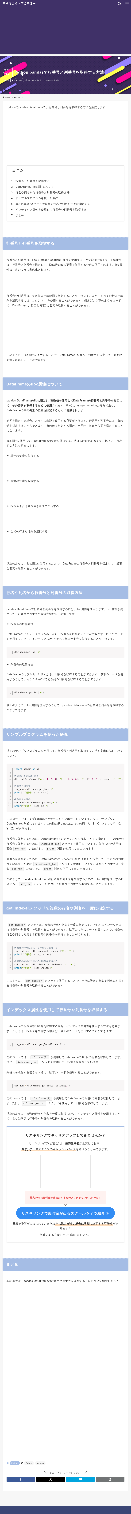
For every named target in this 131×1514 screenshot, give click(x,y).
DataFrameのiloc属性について (34, 186)
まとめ (19, 215)
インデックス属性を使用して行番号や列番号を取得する (51, 209)
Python (19, 80)
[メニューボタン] (127, 4)
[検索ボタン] (119, 4)
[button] (21, 1479)
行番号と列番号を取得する (32, 181)
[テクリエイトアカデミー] (19, 4)
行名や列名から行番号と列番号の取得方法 (42, 192)
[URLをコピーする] (110, 1479)
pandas (40, 1463)
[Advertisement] (65, 31)
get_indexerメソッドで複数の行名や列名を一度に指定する (52, 204)
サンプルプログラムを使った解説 (36, 198)
